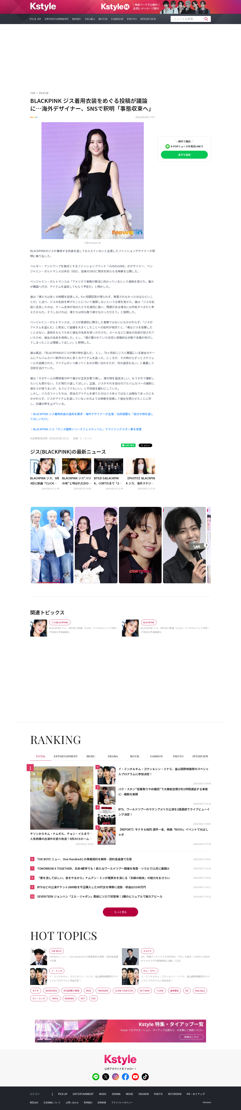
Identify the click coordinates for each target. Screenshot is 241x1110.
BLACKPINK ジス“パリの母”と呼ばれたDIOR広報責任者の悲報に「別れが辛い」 (76, 481)
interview (148, 19)
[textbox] (191, 19)
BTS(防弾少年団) (71, 990)
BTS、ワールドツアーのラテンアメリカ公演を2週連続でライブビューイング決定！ (164, 811)
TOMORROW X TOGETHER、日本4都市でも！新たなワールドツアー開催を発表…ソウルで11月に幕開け (103, 868)
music (77, 19)
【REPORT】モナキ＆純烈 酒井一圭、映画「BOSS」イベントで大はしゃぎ (163, 832)
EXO (94, 998)
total (41, 756)
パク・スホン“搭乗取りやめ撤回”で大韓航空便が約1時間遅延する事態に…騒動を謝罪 (163, 791)
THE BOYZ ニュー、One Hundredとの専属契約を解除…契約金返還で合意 (84, 859)
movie (103, 19)
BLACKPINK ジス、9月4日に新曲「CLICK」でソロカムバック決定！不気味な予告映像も (44, 481)
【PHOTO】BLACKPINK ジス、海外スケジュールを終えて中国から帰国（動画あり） (140, 481)
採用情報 (102, 1102)
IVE (186, 990)
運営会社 (34, 1102)
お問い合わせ (72, 1102)
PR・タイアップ (196, 1094)
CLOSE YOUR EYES (124, 990)
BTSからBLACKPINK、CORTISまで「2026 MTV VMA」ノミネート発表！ (108, 481)
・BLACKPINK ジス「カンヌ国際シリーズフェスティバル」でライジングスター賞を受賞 (86, 429)
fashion (117, 19)
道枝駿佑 (174, 990)
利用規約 (88, 1102)
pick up (35, 19)
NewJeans (200, 990)
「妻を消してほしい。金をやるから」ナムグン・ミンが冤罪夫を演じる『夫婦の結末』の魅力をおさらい (103, 878)
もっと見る (120, 912)
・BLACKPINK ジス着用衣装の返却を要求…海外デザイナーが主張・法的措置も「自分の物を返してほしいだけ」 (91, 416)
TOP (32, 93)
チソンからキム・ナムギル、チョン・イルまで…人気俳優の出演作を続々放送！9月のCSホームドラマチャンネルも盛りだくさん (61, 836)
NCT (83, 998)
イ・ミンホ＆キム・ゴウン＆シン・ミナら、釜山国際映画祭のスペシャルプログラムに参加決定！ (163, 771)
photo (132, 19)
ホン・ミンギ (38, 998)
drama (90, 19)
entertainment (57, 19)
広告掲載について (52, 1102)
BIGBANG (69, 998)
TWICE (55, 998)
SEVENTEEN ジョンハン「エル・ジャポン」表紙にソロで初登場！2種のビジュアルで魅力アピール (99, 896)
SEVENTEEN (51, 990)
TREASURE (103, 990)
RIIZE (88, 990)
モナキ (35, 990)
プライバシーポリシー (121, 1102)
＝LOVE (160, 990)
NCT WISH (145, 990)
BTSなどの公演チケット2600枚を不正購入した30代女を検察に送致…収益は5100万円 (91, 887)
